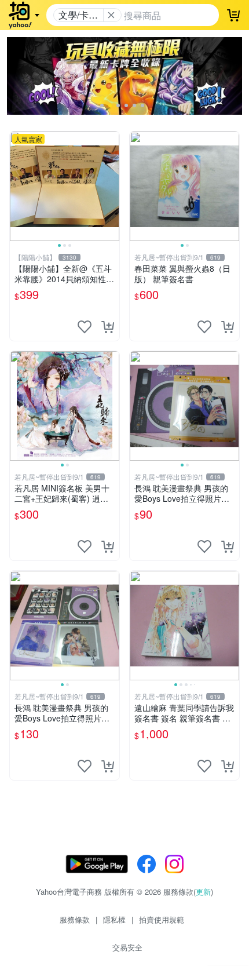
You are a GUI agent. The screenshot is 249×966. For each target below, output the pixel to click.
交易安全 (127, 947)
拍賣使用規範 (161, 919)
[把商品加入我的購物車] (108, 327)
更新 (203, 891)
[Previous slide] (17, 186)
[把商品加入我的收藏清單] (84, 327)
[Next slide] (111, 186)
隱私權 (114, 919)
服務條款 (75, 919)
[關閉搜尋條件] (111, 15)
